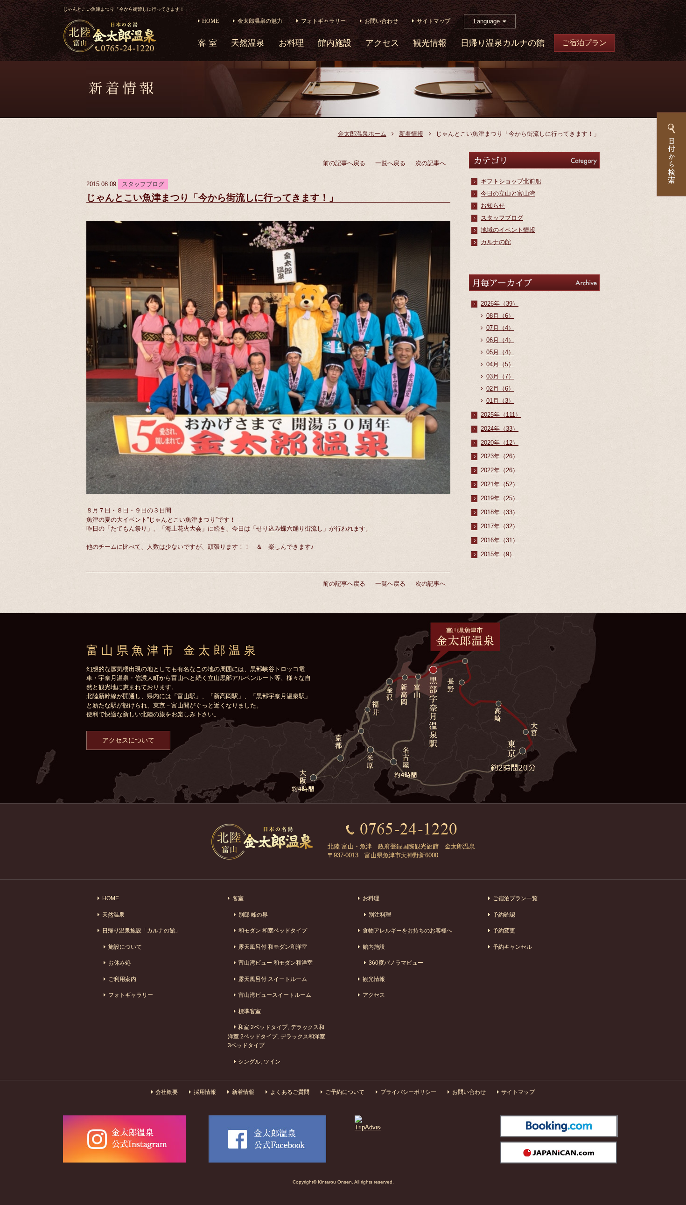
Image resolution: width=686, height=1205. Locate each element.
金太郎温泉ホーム (362, 133)
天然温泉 (248, 43)
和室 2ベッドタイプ (262, 1027)
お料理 (291, 43)
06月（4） (500, 339)
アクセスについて (128, 740)
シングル (249, 1061)
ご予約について (344, 1092)
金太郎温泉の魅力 (260, 21)
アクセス (382, 43)
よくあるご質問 (289, 1092)
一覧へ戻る (390, 163)
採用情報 (205, 1092)
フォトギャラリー (323, 21)
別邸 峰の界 (253, 914)
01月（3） (500, 400)
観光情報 (430, 43)
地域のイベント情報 (508, 229)
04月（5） (500, 364)
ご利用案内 (122, 979)
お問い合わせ (381, 21)
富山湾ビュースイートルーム (274, 995)
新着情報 (411, 133)
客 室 (207, 43)
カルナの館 (496, 241)
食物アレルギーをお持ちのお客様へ (407, 930)
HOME (210, 21)
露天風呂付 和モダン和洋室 (272, 947)
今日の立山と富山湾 (508, 193)
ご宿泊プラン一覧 (515, 898)
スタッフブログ (502, 217)
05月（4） (500, 352)
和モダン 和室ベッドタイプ (272, 930)
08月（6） (500, 315)
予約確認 (504, 914)
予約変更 (504, 930)
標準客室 (249, 1011)
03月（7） (500, 376)
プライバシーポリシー (408, 1092)
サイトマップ (433, 21)
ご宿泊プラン (584, 43)
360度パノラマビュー (396, 963)
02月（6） (500, 388)
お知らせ (493, 205)
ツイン (272, 1061)
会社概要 (166, 1092)
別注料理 (380, 914)
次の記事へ (430, 163)
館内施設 (334, 43)
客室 (238, 898)
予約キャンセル (512, 947)
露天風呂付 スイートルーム (272, 979)
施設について (125, 947)
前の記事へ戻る (344, 163)
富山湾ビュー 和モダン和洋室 (275, 963)
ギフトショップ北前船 (511, 181)
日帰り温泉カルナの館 (503, 43)
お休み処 (119, 963)
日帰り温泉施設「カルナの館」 (141, 930)
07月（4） (500, 327)
